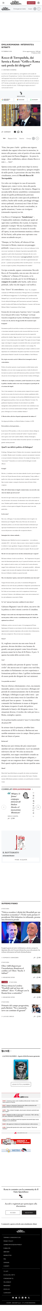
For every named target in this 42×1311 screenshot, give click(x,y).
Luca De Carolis (7, 1016)
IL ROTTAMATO (11, 852)
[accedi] (38, 3)
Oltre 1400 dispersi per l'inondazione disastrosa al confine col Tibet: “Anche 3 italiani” (13, 969)
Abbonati (31, 3)
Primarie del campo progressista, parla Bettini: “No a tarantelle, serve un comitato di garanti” (15, 1008)
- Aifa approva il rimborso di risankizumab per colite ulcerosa (20, 1124)
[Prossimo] (38, 807)
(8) (14, 818)
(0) (39, 957)
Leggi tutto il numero (21, 1084)
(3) (39, 1016)
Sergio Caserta (13, 816)
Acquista (21, 859)
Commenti (7, 132)
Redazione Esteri (8, 977)
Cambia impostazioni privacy (13, 1244)
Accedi (13, 1212)
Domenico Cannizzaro (10, 957)
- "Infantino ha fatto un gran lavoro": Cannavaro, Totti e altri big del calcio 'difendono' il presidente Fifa (20, 1115)
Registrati (29, 1212)
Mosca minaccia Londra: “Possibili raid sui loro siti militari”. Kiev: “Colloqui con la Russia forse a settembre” (15, 989)
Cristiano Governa (8, 70)
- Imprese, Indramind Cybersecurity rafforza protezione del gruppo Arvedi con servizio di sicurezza (19, 1106)
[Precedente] (3, 807)
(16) (39, 977)
